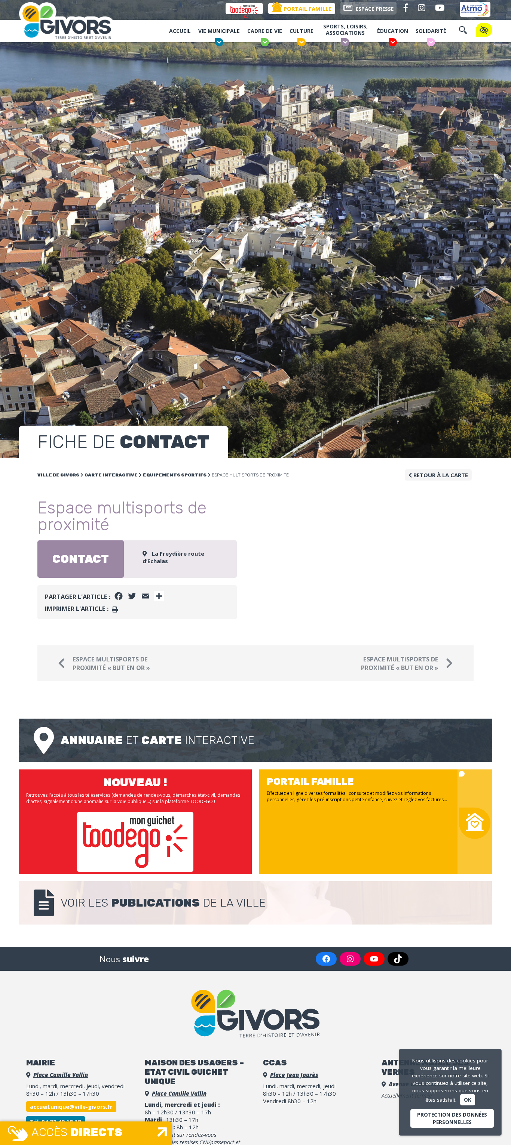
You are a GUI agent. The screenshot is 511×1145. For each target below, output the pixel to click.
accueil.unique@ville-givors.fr (71, 1106)
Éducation (392, 30)
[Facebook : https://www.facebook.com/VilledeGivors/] (326, 959)
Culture (301, 30)
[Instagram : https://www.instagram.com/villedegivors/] (350, 959)
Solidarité (431, 30)
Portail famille (306, 8)
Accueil (180, 30)
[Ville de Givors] (71, 22)
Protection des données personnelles (452, 1118)
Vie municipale (219, 30)
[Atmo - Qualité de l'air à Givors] (475, 9)
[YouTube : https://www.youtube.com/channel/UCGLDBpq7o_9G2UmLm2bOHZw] (374, 959)
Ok (467, 1099)
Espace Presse (374, 9)
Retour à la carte (440, 475)
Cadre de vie (264, 30)
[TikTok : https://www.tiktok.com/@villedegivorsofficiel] (398, 959)
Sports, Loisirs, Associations (345, 29)
